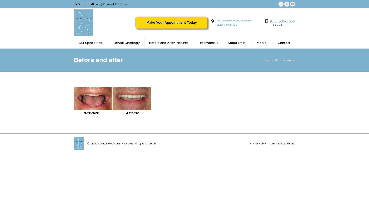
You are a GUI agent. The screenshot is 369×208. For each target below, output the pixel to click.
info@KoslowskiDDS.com (112, 4)
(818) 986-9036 (282, 21)
